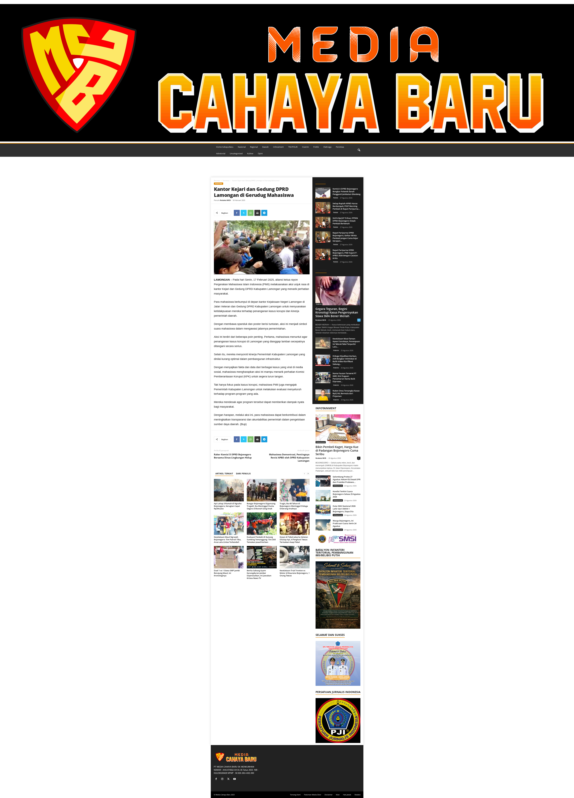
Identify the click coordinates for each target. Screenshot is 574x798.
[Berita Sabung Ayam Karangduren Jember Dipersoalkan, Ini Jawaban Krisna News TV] (262, 557)
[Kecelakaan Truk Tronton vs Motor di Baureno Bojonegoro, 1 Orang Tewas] (295, 557)
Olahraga (327, 147)
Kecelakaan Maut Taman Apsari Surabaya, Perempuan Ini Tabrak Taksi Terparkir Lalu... (346, 342)
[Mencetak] (257, 213)
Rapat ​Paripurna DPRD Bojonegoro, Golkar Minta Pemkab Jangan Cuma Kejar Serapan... (345, 236)
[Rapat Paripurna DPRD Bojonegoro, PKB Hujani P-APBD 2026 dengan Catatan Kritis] (322, 254)
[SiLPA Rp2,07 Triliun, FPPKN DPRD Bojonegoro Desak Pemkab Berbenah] (322, 222)
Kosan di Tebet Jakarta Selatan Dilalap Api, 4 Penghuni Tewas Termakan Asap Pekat (294, 539)
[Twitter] (244, 213)
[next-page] (308, 473)
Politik (316, 147)
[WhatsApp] (251, 213)
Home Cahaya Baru (224, 147)
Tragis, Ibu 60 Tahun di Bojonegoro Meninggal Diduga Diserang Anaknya (294, 506)
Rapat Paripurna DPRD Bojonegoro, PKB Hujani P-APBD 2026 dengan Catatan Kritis (345, 254)
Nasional (242, 147)
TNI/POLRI (293, 147)
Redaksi (358, 795)
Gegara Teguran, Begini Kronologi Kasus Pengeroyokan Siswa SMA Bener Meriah (336, 312)
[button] (359, 150)
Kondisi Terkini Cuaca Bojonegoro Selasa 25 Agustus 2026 (346, 494)
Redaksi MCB (225, 200)
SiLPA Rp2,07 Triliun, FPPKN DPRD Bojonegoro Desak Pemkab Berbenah (345, 221)
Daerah (265, 147)
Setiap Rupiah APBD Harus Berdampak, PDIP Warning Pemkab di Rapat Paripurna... (346, 206)
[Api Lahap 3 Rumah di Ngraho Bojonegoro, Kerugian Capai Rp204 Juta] (229, 490)
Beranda (217, 180)
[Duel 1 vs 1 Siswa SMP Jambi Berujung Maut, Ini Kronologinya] (229, 557)
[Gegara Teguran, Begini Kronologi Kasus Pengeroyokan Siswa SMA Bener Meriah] (338, 290)
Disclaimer (328, 795)
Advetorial (220, 153)
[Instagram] (223, 779)
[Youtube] (235, 779)
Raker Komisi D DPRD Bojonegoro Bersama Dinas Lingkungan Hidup (233, 456)
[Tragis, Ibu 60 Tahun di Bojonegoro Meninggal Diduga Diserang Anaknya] (295, 490)
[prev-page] (304, 473)
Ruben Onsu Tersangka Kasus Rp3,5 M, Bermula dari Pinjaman (346, 393)
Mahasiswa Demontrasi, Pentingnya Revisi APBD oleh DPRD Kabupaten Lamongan (289, 457)
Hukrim (305, 147)
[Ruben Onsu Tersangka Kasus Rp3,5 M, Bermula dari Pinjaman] (322, 395)
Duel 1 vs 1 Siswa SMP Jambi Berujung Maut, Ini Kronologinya (227, 573)
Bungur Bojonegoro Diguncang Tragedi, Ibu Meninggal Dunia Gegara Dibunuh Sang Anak (261, 506)
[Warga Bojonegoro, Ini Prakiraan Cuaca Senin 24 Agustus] (323, 525)
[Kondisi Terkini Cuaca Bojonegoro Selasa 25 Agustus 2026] (323, 495)
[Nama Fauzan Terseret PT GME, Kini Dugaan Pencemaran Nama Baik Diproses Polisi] (322, 377)
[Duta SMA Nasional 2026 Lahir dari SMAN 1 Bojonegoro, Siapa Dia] (323, 510)
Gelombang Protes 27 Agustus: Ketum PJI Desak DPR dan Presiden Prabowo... (346, 479)
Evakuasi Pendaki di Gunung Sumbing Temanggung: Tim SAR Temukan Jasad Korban (261, 539)
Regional (254, 147)
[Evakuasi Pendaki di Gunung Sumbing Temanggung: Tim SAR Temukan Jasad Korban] (262, 523)
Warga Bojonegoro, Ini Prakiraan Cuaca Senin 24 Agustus (344, 523)
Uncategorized (236, 153)
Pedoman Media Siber (312, 795)
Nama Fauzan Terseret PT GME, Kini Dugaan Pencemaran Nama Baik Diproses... (344, 377)
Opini (260, 153)
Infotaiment (278, 147)
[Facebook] (237, 213)
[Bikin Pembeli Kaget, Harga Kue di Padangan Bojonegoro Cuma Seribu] (338, 428)
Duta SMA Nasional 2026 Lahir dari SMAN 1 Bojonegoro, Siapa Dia (344, 509)
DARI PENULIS (243, 473)
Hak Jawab (347, 795)
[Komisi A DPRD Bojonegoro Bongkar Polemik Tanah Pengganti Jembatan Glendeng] (322, 193)
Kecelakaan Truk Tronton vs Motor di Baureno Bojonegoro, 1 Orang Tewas (295, 573)
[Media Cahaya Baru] (287, 73)
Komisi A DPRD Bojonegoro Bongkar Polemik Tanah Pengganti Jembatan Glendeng (346, 191)
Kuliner (250, 153)
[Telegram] (264, 213)
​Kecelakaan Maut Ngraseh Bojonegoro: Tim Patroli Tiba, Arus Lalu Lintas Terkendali (227, 539)
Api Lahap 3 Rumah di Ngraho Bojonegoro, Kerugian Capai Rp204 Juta (228, 506)
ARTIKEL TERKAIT (224, 473)
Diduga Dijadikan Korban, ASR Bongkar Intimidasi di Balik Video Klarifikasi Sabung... (345, 360)
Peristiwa (340, 147)
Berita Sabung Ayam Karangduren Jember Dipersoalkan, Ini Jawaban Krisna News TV (259, 574)
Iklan (338, 795)
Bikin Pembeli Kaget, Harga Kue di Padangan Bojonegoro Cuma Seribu (337, 450)
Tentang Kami (295, 795)
